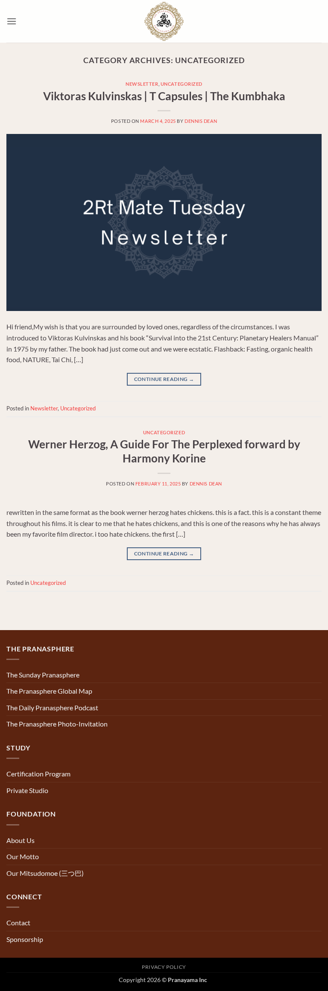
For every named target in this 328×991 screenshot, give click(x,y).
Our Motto (22, 856)
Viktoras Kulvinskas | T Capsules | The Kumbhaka (164, 96)
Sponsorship (24, 939)
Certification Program (38, 774)
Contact (18, 922)
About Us (20, 840)
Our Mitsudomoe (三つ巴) (45, 873)
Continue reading (164, 379)
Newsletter (142, 84)
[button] (11, 21)
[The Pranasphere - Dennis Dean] (164, 21)
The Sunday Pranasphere (42, 675)
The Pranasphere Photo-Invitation (57, 724)
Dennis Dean (200, 121)
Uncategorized (181, 84)
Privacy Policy (164, 967)
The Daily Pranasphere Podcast (52, 707)
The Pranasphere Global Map (49, 691)
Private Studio (27, 790)
